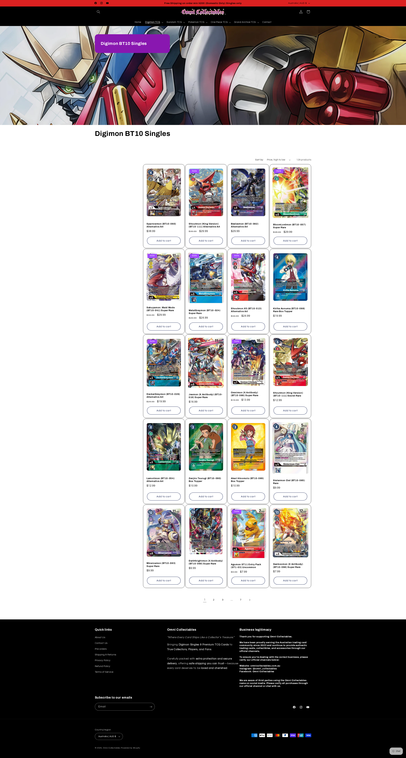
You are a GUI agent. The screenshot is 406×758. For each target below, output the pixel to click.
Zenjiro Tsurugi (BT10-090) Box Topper (205, 479)
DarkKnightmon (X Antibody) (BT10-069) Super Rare (206, 562)
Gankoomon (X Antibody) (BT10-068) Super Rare (288, 565)
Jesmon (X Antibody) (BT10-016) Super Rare (206, 396)
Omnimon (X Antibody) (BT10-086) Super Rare (244, 394)
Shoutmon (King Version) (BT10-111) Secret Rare (288, 394)
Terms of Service (104, 672)
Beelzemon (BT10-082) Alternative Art (244, 225)
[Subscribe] (150, 707)
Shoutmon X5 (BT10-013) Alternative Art (246, 309)
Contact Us (101, 643)
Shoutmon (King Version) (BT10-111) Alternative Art (204, 225)
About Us (100, 637)
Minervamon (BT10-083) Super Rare (161, 564)
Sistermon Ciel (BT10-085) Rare (289, 481)
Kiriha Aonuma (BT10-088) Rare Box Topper (289, 309)
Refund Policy (102, 666)
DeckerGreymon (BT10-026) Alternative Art (163, 395)
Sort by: (259, 160)
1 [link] (205, 599)
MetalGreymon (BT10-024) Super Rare (204, 311)
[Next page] (249, 600)
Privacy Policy (102, 660)
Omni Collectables (111, 748)
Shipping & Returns (105, 654)
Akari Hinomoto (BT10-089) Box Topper (247, 479)
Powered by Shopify (130, 748)
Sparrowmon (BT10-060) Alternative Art (161, 225)
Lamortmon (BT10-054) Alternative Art (160, 479)
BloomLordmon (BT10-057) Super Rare (289, 226)
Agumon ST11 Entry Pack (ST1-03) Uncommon (246, 565)
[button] (98, 11)
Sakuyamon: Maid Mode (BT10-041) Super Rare (161, 308)
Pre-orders (101, 649)
